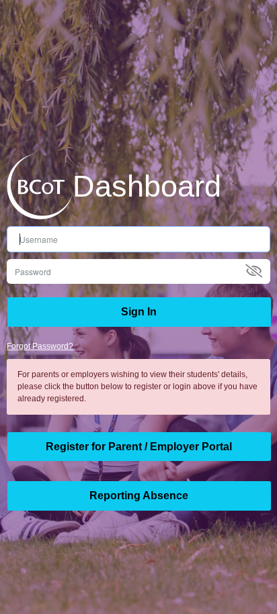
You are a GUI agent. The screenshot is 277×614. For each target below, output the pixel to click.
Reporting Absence (138, 495)
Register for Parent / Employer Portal (139, 446)
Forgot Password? (40, 346)
